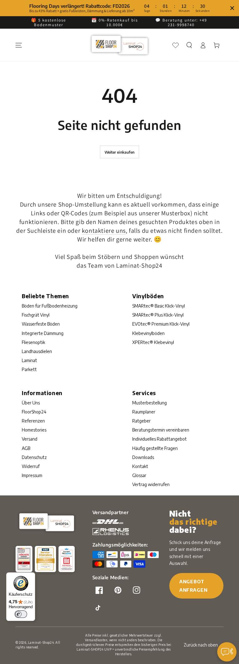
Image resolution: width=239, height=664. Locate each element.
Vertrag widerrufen (151, 484)
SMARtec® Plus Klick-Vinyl (158, 315)
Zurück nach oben (201, 644)
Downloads (143, 457)
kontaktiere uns (104, 231)
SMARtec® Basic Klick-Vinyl (158, 305)
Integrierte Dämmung (42, 333)
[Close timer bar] (232, 8)
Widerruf (31, 466)
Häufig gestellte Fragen (155, 448)
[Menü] (19, 45)
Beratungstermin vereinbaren (160, 429)
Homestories (34, 429)
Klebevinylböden (148, 333)
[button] (189, 45)
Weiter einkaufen (120, 152)
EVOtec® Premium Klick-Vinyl (161, 324)
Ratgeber (141, 420)
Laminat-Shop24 (41, 642)
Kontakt (140, 466)
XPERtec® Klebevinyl (153, 342)
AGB (26, 448)
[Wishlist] (175, 45)
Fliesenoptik (33, 342)
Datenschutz (34, 457)
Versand (29, 439)
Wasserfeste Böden (41, 324)
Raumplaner (143, 411)
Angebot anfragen (193, 586)
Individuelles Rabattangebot (159, 439)
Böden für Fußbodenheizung (49, 305)
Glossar (139, 475)
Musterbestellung (149, 402)
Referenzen (33, 420)
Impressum (32, 475)
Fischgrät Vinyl (35, 315)
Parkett (29, 369)
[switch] (21, 614)
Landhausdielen (37, 351)
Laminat (29, 360)
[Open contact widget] (227, 652)
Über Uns (31, 402)
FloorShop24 (34, 411)
